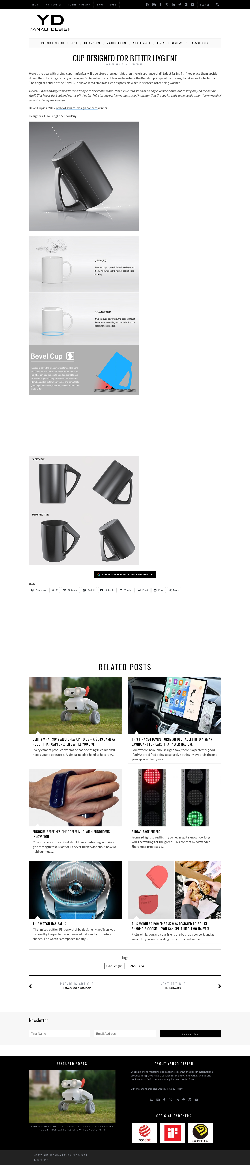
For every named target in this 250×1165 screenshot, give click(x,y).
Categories (54, 4)
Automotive (92, 43)
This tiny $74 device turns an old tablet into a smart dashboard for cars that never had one (173, 741)
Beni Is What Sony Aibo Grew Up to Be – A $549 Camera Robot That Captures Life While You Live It (74, 741)
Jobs (113, 4)
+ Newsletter (199, 43)
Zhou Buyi (137, 966)
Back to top (40, 1160)
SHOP (100, 4)
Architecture (117, 43)
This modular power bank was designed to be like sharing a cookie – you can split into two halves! (170, 926)
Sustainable (142, 43)
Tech (74, 43)
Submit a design (79, 4)
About (36, 4)
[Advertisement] (154, 23)
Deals (161, 43)
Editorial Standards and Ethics (148, 1088)
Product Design (52, 43)
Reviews (177, 43)
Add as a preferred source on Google (127, 574)
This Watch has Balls (49, 923)
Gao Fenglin (114, 966)
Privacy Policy (174, 1088)
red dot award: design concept (77, 108)
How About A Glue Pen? (77, 985)
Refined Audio (173, 985)
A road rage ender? (146, 831)
